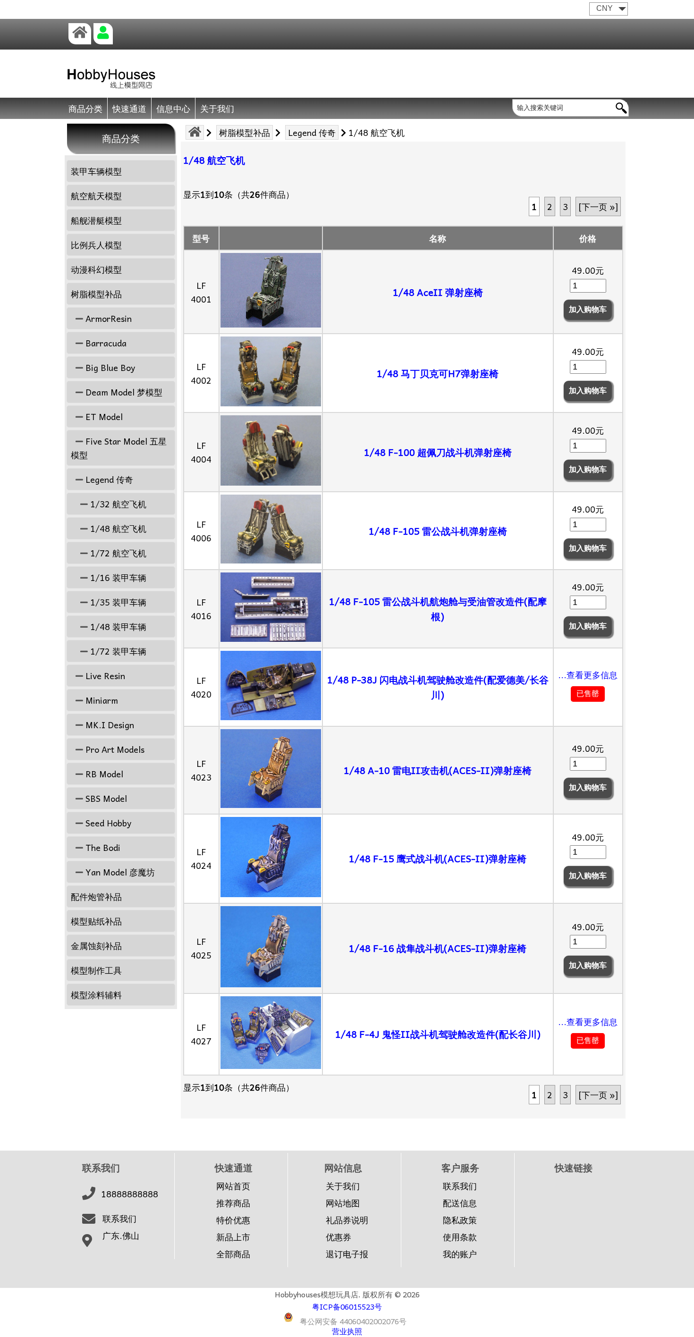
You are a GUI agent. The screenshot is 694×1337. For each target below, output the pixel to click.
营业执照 (347, 1331)
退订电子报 (347, 1254)
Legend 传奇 (312, 132)
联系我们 (119, 1218)
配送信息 (460, 1203)
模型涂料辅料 (96, 994)
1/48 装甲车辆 (117, 626)
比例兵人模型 (96, 245)
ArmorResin (107, 318)
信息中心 (173, 108)
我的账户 (460, 1254)
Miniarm (100, 700)
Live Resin (104, 675)
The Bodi (101, 847)
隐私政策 (460, 1220)
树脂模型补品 (244, 132)
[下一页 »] (598, 206)
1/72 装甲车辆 (117, 651)
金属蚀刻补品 (96, 945)
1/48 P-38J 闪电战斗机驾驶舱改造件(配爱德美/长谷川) (438, 687)
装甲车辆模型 (96, 171)
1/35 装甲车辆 (117, 602)
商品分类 (85, 108)
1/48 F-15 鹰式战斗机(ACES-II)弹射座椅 (437, 858)
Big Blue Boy (109, 367)
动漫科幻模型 (96, 269)
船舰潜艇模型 (96, 220)
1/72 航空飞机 (117, 553)
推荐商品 (233, 1203)
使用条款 (460, 1237)
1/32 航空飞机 (117, 504)
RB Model (103, 774)
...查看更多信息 (588, 674)
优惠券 (338, 1237)
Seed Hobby (107, 823)
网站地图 (343, 1203)
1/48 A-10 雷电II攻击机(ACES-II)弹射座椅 (438, 770)
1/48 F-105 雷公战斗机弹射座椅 (438, 530)
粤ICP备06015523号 (347, 1306)
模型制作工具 (96, 970)
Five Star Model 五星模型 (119, 448)
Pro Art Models (113, 749)
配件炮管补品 (96, 896)
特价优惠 (233, 1220)
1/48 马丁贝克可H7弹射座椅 (438, 373)
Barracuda (105, 343)
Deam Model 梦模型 (122, 392)
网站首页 (233, 1186)
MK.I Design (108, 725)
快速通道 (129, 108)
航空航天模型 (96, 195)
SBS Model (105, 798)
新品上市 (233, 1237)
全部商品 (233, 1254)
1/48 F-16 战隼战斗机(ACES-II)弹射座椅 (437, 948)
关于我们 (217, 108)
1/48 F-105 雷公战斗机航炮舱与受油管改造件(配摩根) (438, 609)
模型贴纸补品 (96, 921)
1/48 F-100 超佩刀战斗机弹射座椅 (438, 452)
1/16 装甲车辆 (117, 577)
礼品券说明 (347, 1220)
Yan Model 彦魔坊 (119, 872)
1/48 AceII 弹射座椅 (438, 292)
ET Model (103, 416)
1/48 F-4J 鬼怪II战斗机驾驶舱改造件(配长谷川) (438, 1034)
